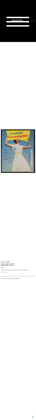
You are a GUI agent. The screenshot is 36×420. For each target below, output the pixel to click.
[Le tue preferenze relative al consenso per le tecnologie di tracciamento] (33, 417)
